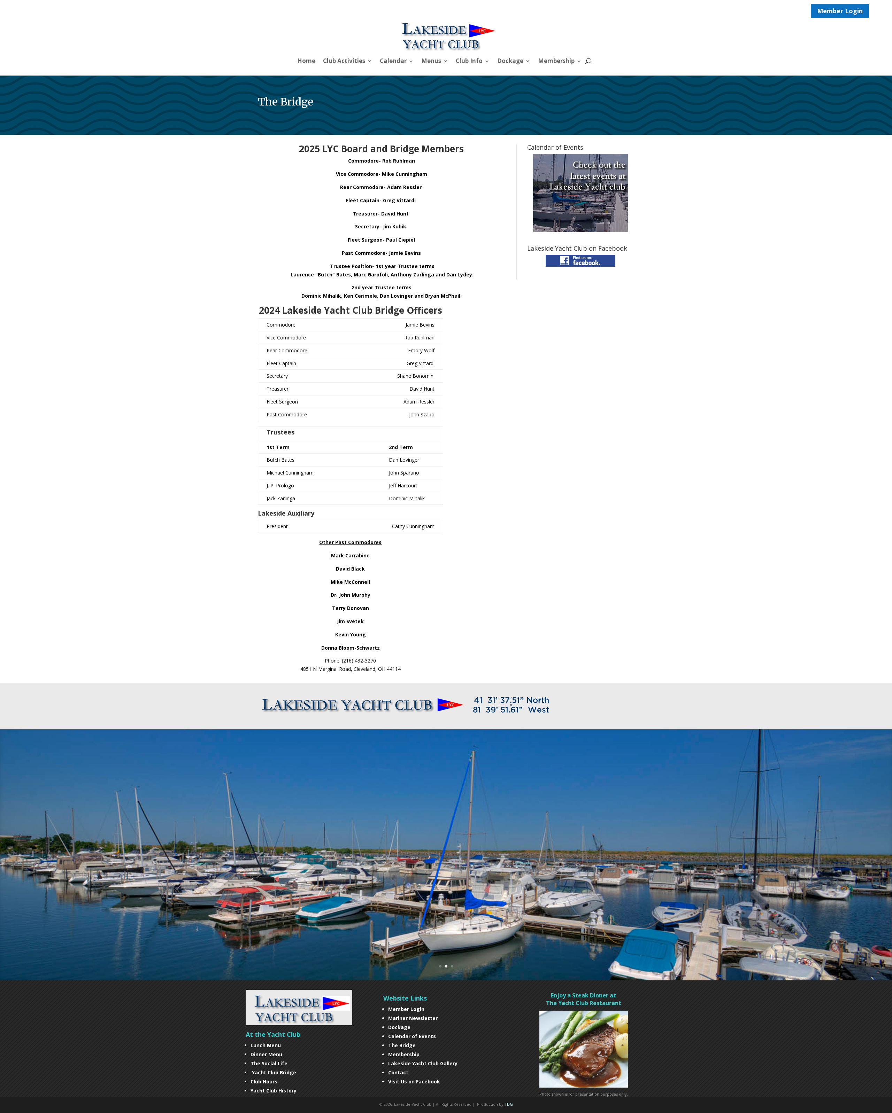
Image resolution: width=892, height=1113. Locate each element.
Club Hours (265, 1081)
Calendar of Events (412, 1036)
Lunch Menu (266, 1045)
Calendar (393, 61)
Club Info (469, 61)
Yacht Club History (274, 1090)
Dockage (510, 61)
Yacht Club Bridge (274, 1072)
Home (306, 61)
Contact (398, 1072)
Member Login (840, 11)
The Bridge (402, 1045)
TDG (509, 1104)
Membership (556, 61)
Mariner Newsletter (413, 1018)
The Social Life (269, 1063)
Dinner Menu (266, 1054)
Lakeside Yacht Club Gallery (422, 1063)
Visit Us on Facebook (414, 1081)
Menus (431, 61)
